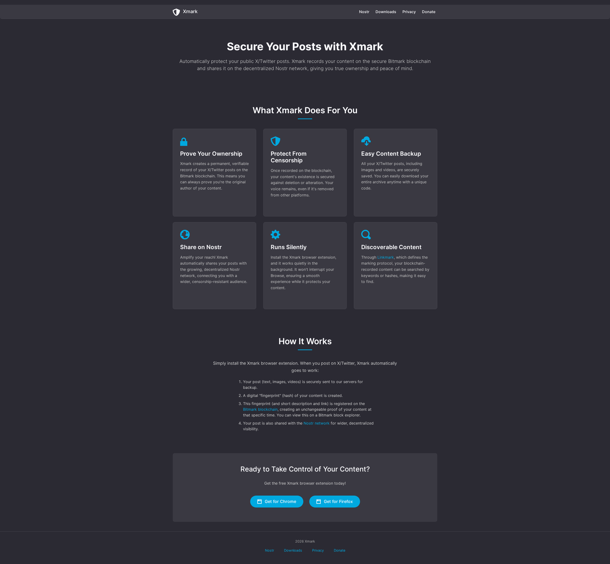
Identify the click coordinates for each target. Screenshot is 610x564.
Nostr (364, 11)
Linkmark (385, 257)
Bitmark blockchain (260, 409)
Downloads (386, 11)
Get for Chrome (280, 501)
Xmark (190, 11)
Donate (428, 11)
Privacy (409, 11)
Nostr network (317, 423)
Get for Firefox (338, 501)
